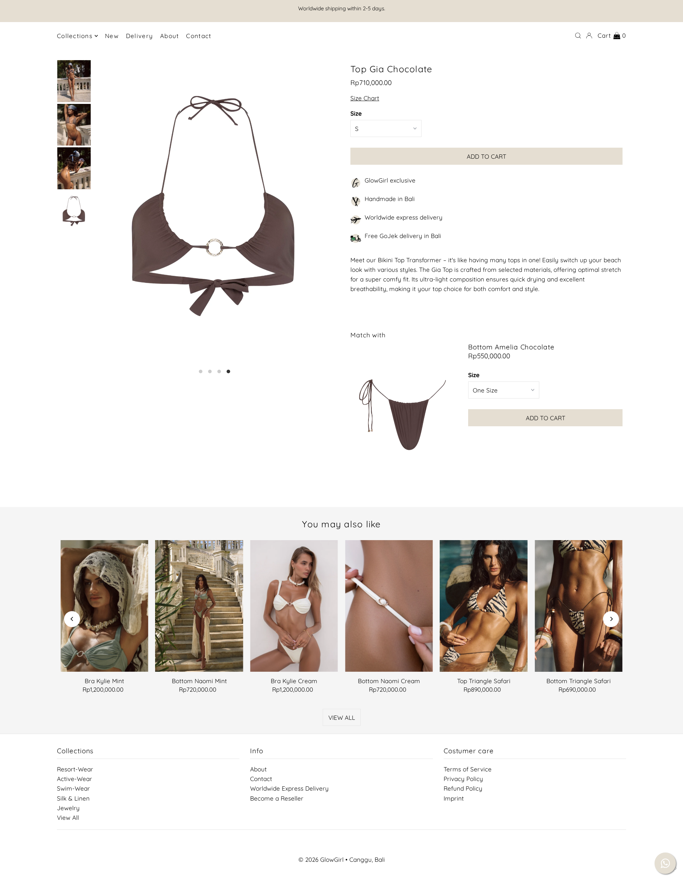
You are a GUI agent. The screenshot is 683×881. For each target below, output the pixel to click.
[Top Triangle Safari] (484, 606)
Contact (261, 778)
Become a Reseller (276, 798)
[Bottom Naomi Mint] (199, 606)
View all (341, 717)
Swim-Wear (73, 788)
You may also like (341, 523)
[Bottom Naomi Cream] (389, 606)
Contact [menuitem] (198, 35)
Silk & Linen (73, 798)
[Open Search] (578, 35)
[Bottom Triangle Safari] (579, 606)
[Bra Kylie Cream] (294, 606)
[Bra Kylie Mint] (104, 606)
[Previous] (72, 619)
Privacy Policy (463, 778)
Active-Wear (74, 778)
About (258, 769)
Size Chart (364, 98)
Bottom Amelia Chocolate (511, 347)
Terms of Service (468, 769)
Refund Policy (463, 788)
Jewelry (68, 808)
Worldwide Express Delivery (289, 788)
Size (356, 113)
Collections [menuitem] (74, 35)
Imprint (454, 798)
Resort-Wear (75, 769)
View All (68, 817)
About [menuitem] (169, 35)
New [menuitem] (112, 35)
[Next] (611, 619)
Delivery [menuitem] (139, 35)
